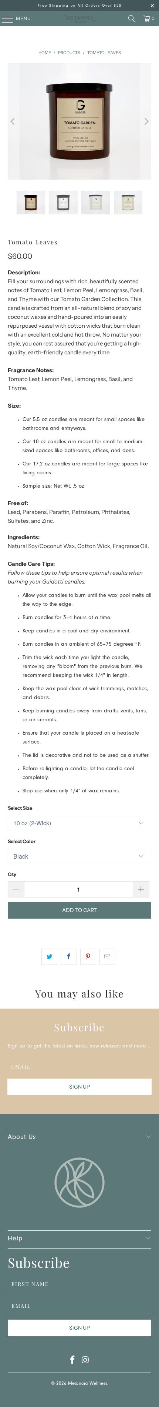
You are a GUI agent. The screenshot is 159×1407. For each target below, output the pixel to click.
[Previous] (13, 121)
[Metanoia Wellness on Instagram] (85, 1362)
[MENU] (4, 18)
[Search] (132, 18)
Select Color (21, 841)
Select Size (20, 808)
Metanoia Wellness (87, 1383)
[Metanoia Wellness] (79, 18)
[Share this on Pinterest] (88, 957)
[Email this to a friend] (107, 957)
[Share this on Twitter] (49, 957)
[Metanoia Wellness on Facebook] (72, 1362)
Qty (12, 874)
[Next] (146, 121)
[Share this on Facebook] (69, 957)
